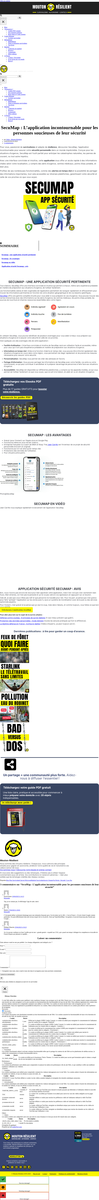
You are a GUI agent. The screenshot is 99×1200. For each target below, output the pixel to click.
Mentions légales (82, 1174)
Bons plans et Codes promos (17, 34)
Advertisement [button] (6, 1080)
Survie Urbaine (48, 880)
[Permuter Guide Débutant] (98, 96)
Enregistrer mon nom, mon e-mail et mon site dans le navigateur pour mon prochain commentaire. (32, 971)
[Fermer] (3, 22)
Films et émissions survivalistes (17, 43)
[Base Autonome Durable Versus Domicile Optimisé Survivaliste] (14, 751)
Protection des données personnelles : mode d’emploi (22, 621)
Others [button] (4, 1113)
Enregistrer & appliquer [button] (9, 1125)
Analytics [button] (5, 1068)
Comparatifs (12, 52)
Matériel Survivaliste (37, 880)
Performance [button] (6, 1061)
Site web (2, 953)
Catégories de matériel (15, 49)
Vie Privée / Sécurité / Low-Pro (62, 880)
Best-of (10, 61)
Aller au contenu (5, 1)
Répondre (7, 898)
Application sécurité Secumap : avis (15, 266)
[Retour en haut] (1, 978)
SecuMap (4, 296)
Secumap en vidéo (8, 262)
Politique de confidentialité (67, 1174)
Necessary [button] (5, 1009)
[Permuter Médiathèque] (98, 100)
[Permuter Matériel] (98, 107)
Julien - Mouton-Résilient (14, 139)
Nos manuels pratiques (15, 32)
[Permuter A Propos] (98, 115)
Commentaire (4, 967)
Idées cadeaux (12, 54)
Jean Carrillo (52, 445)
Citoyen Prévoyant (25, 880)
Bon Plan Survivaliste (13, 880)
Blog (5, 27)
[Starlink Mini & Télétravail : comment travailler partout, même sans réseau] (14, 692)
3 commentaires (8, 143)
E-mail (2, 949)
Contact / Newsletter (14, 57)
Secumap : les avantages (11, 259)
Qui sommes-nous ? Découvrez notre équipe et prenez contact (26, 870)
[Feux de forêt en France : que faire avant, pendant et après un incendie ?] (14, 662)
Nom (2, 946)
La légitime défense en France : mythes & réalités (20, 624)
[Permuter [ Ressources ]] (98, 89)
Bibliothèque (12, 41)
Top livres (11, 45)
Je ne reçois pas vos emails (16, 59)
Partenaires (53, 1174)
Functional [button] (5, 1048)
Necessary (7, 1011)
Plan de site (36, 1174)
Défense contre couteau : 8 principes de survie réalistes (22, 618)
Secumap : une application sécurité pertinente (19, 255)
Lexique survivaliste (14, 38)
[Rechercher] (1, 16)
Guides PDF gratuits (14, 31)
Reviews (10, 50)
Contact (44, 1174)
